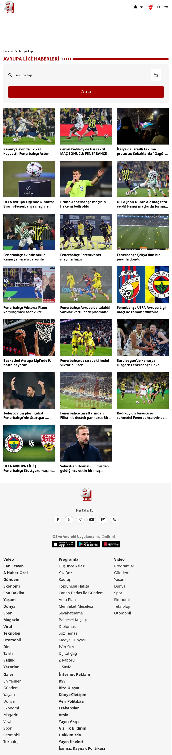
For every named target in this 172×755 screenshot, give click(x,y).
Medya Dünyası (72, 639)
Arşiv (63, 714)
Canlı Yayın (13, 565)
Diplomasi (68, 626)
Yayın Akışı (69, 721)
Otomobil (12, 639)
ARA (88, 92)
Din (6, 646)
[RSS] (114, 520)
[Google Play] (88, 544)
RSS (62, 681)
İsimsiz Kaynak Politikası (82, 748)
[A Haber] (8, 7)
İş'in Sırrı (66, 646)
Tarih (8, 653)
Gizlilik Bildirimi (73, 728)
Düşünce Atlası (72, 565)
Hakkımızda (70, 734)
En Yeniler (12, 681)
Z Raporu (67, 660)
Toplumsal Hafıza (74, 586)
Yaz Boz (65, 572)
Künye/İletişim (72, 694)
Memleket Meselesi (76, 606)
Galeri (8, 674)
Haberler (8, 51)
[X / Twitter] (69, 520)
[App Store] (64, 544)
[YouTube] (91, 520)
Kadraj (64, 579)
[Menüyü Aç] (166, 7)
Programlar (69, 559)
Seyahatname (71, 613)
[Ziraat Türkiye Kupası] (151, 7)
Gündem (11, 579)
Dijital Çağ (68, 653)
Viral (7, 626)
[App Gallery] (111, 544)
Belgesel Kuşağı (73, 619)
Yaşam (9, 599)
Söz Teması (68, 633)
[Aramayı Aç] (158, 7)
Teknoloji (11, 633)
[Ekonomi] (120, 7)
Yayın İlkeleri (71, 741)
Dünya (9, 606)
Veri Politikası (71, 701)
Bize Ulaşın (69, 687)
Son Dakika (13, 592)
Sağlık (8, 660)
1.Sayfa (65, 666)
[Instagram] (80, 520)
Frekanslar (69, 707)
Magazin (11, 619)
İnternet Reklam (74, 674)
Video (8, 559)
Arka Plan (67, 599)
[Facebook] (57, 520)
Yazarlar (11, 666)
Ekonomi (11, 586)
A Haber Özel (15, 572)
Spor (7, 613)
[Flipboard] (103, 520)
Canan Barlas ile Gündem (81, 592)
